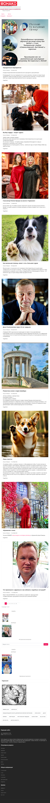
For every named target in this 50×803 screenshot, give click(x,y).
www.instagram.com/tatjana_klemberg (21, 535)
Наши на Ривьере (6, 70)
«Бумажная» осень (9, 530)
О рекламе (3, 777)
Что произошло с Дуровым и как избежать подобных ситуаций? (24, 590)
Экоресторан (35, 716)
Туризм (2, 764)
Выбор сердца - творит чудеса (13, 132)
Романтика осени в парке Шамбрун (14, 391)
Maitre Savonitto (15, 720)
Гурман (2, 755)
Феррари (5, 716)
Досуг (2, 761)
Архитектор (14, 709)
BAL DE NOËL (43, 716)
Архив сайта (3, 792)
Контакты (3, 775)
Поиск (45, 644)
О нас (2, 772)
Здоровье (3, 750)
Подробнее (5, 80)
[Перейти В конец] (19, 602)
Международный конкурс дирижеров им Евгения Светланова (17, 713)
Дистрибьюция (4, 779)
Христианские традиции (23, 716)
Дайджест (3, 788)
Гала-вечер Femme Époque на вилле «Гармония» (19, 201)
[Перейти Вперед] (18, 602)
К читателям (3, 770)
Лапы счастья (7, 459)
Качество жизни (4, 759)
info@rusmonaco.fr (8, 734)
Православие (3, 757)
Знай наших (12, 716)
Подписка (3, 781)
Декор (44, 713)
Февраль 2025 (6, 709)
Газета (2, 790)
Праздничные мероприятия (12, 67)
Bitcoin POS (5, 720)
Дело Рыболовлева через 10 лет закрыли (17, 327)
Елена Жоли (37, 713)
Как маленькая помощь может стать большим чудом (20, 263)
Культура (3, 748)
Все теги (2, 794)
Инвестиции (3, 752)
